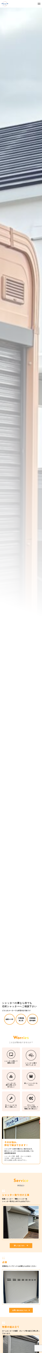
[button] (9, 1019)
